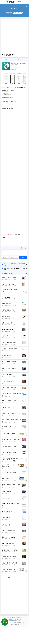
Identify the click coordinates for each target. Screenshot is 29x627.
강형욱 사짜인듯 (6, 517)
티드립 (14, 9)
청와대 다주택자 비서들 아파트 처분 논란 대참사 (10, 465)
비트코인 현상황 (6, 297)
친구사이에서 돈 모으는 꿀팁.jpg (10, 426)
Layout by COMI (15, 624)
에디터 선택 (24, 248)
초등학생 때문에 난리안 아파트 (9, 310)
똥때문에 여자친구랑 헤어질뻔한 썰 (11, 472)
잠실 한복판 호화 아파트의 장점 (10, 362)
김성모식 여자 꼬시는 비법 (8, 569)
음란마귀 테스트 (6, 316)
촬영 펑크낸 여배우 (6, 336)
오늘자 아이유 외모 (6, 491)
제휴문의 (10, 622)
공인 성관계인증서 (6, 303)
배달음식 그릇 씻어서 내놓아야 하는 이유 (11, 485)
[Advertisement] (14, 37)
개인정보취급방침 (17, 622)
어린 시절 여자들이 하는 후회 (9, 284)
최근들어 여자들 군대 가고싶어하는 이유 (10, 290)
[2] (26, 264)
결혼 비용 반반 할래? (7, 323)
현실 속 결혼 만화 (6, 498)
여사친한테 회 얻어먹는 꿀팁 (9, 446)
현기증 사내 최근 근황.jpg (8, 433)
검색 (20, 1)
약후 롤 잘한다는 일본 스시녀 (9, 387)
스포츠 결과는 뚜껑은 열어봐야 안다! (11, 439)
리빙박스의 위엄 (6, 524)
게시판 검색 (18, 12)
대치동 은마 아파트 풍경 (8, 329)
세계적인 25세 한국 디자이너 (9, 368)
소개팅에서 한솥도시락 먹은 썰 (9, 349)
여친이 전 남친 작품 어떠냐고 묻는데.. (11, 413)
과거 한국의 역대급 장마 (8, 478)
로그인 (26, 1)
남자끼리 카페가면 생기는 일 (9, 342)
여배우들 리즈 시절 (6, 355)
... (21, 576)
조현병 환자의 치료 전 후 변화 (9, 563)
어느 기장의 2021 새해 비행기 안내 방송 (11, 420)
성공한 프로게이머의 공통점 (9, 530)
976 (24, 576)
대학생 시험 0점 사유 (7, 511)
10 (19, 576)
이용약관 (25, 622)
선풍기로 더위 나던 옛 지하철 (9, 556)
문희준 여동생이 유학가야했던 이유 (11, 550)
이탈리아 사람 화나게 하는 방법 (10, 452)
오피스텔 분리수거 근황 (8, 407)
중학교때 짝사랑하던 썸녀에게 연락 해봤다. (11, 394)
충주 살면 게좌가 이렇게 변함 (9, 537)
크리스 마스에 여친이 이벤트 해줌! (10, 400)
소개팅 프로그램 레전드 (8, 381)
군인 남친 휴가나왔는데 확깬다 (9, 277)
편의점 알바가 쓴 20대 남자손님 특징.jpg (10, 504)
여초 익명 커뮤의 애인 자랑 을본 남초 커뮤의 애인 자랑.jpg (10, 459)
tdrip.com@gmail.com (14, 620)
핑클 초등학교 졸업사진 (8, 543)
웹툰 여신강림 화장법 (7, 375)
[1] (26, 268)
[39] (26, 273)
